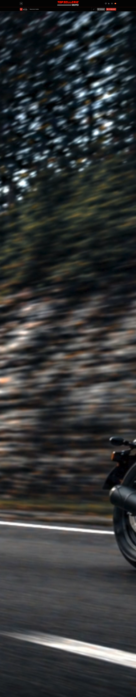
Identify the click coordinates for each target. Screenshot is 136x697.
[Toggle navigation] (21, 3)
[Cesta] (108, 3)
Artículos (102, 9)
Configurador (112, 9)
